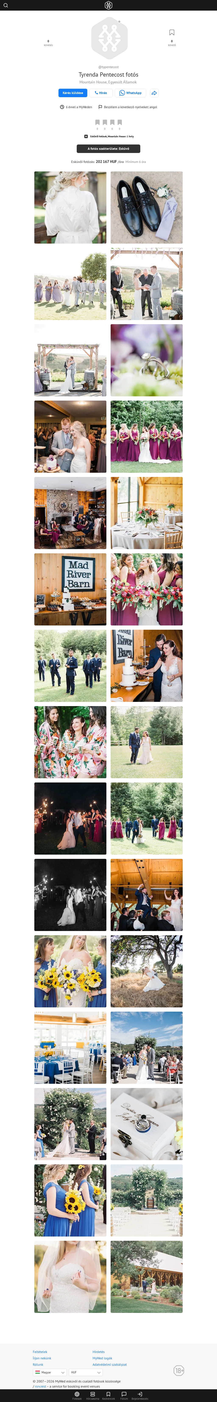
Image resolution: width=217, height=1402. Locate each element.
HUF (74, 1372)
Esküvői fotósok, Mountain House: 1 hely (112, 136)
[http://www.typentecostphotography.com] (154, 93)
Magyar (46, 1372)
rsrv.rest (40, 1386)
